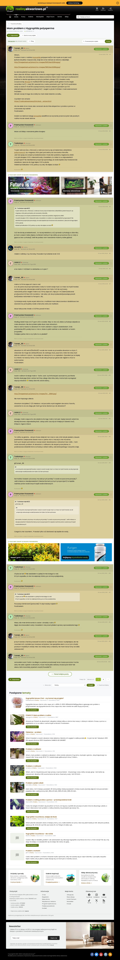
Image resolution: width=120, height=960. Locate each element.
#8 (110, 321)
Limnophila (37, 116)
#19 (110, 641)
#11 (110, 393)
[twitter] (97, 956)
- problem (33, 732)
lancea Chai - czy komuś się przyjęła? (45, 698)
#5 (110, 253)
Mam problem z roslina (38, 715)
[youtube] (101, 956)
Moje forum (50, 17)
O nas (44, 895)
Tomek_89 (18, 48)
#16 (110, 573)
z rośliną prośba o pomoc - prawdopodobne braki (48, 800)
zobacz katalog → (74, 3)
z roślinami (33, 766)
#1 (110, 54)
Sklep (67, 17)
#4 (110, 206)
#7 (110, 284)
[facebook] (92, 955)
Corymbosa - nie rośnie (39, 834)
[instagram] (106, 956)
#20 (109, 661)
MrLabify (17, 247)
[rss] (110, 956)
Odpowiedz (14, 35)
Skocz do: (48, 685)
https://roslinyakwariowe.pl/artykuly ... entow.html (32, 101)
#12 (110, 418)
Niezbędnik (40, 17)
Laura (27, 911)
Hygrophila (36, 57)
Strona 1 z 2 (90, 679)
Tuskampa (18, 143)
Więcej (52, 945)
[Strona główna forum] (10, 17)
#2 (110, 131)
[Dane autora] (111, 49)
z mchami (33, 851)
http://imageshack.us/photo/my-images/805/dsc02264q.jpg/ (37, 62)
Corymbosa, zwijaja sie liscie (41, 817)
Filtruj (32, 41)
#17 (110, 592)
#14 (110, 463)
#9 (110, 350)
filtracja (27, 82)
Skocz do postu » (32, 710)
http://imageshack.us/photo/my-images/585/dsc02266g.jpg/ (37, 67)
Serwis (59, 17)
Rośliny (37, 700)
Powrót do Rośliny (16, 24)
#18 (110, 622)
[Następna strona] (108, 679)
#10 (110, 375)
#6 (110, 268)
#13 (110, 436)
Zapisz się (54, 938)
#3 (110, 149)
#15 (110, 500)
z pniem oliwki (34, 783)
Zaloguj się (11, 41)
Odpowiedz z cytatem (101, 49)
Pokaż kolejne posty (61, 674)
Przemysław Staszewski (23, 125)
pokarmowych (19, 152)
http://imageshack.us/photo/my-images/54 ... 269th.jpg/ (35, 394)
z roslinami (33, 749)
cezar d (17, 262)
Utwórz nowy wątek (30, 35)
